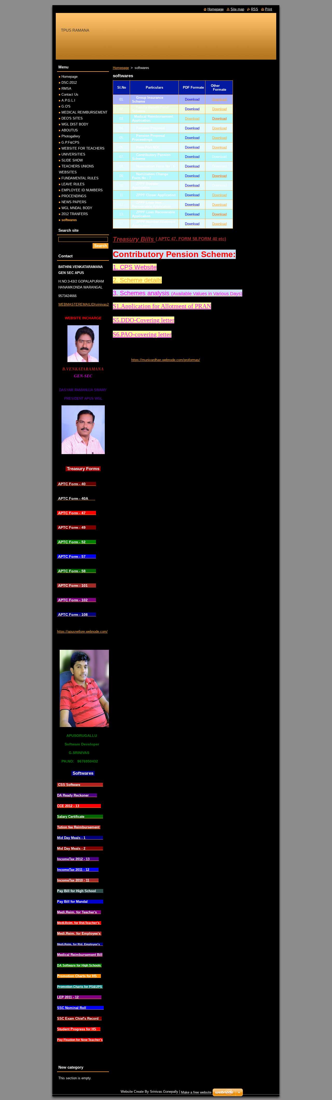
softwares (69, 220)
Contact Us (69, 94)
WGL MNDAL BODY (76, 208)
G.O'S (66, 106)
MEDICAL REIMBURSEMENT (84, 112)
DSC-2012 (69, 82)
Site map (237, 9)
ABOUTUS (69, 130)
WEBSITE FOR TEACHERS (83, 148)
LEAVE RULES (73, 184)
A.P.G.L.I (68, 100)
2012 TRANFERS (74, 214)
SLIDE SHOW (72, 160)
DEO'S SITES (72, 118)
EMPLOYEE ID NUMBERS (82, 190)
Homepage (121, 68)
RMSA (66, 88)
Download (219, 99)
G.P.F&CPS (70, 142)
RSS (254, 9)
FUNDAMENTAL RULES (80, 178)
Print (268, 9)
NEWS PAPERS (73, 202)
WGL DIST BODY (74, 124)
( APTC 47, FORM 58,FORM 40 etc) (191, 238)
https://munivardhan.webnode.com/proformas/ (165, 360)
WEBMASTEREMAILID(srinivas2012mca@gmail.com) (99, 304)
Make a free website (196, 1092)
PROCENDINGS (73, 196)
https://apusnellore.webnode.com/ (82, 631)
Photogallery (70, 136)
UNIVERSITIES (73, 154)
